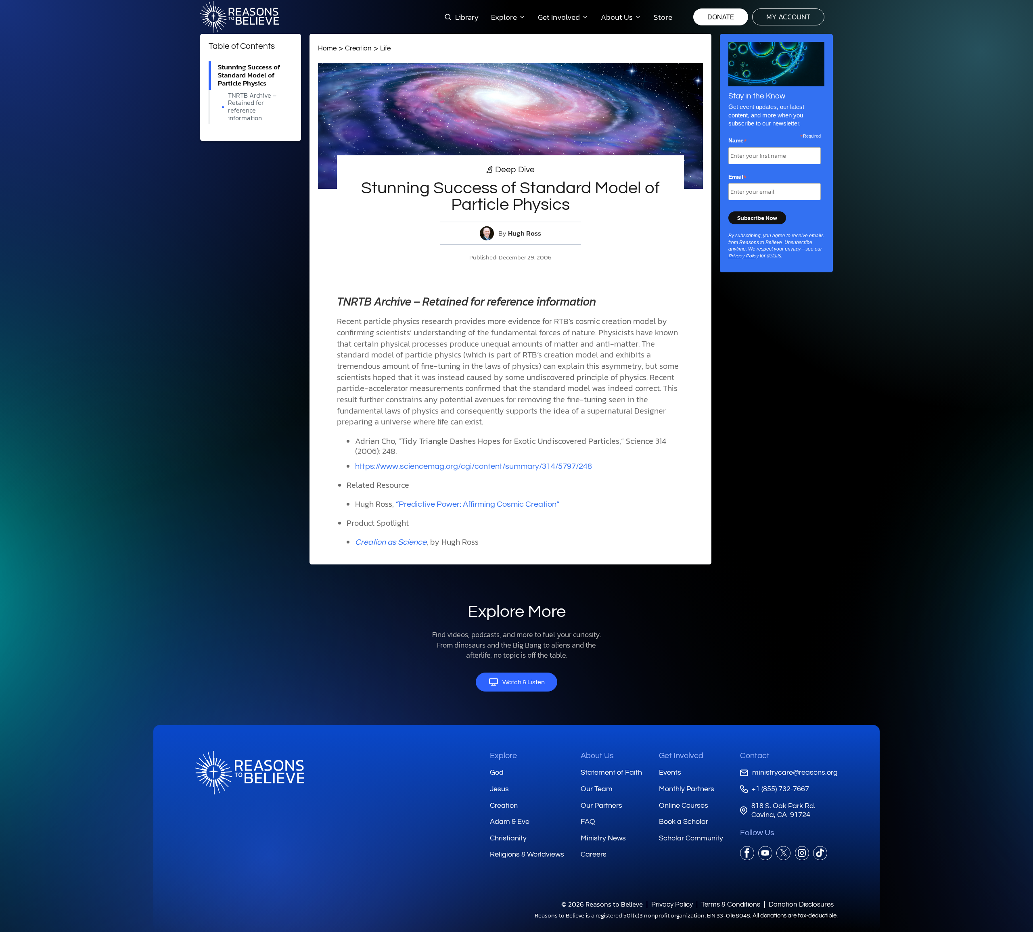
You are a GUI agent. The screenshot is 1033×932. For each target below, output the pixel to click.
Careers (593, 854)
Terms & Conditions (730, 904)
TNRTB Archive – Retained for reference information (252, 107)
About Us (597, 756)
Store (663, 17)
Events (670, 772)
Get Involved (681, 756)
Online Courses (683, 805)
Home (327, 48)
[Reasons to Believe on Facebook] (747, 853)
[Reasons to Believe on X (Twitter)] (783, 853)
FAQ (588, 821)
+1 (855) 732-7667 (780, 789)
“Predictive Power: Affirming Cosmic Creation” (477, 504)
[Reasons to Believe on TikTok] (820, 853)
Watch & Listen (523, 682)
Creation (358, 48)
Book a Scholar (683, 821)
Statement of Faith (611, 772)
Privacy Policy (743, 256)
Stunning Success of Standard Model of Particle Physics (249, 75)
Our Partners (601, 805)
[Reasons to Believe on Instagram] (802, 853)
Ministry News (603, 838)
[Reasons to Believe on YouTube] (765, 853)
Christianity (508, 838)
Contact (755, 756)
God (497, 772)
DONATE (720, 16)
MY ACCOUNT (788, 16)
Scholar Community (691, 838)
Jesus (499, 789)
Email (737, 177)
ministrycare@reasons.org (795, 772)
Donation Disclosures (801, 904)
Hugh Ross (524, 233)
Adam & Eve (509, 821)
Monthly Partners (686, 789)
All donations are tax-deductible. (795, 916)
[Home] (249, 772)
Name (737, 140)
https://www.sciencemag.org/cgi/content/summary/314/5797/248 (473, 466)
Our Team (597, 789)
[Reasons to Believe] (239, 17)
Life (385, 48)
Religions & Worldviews (527, 854)
